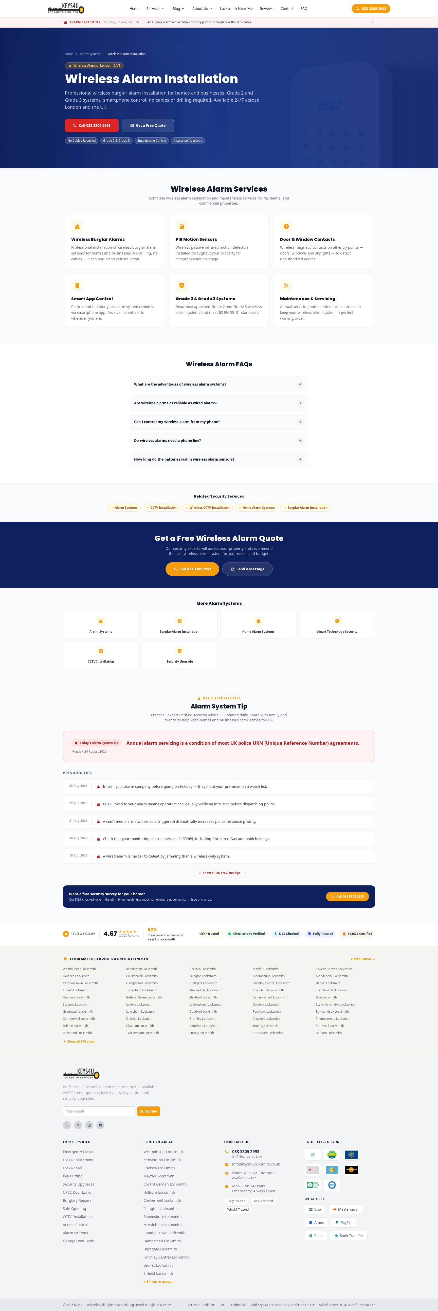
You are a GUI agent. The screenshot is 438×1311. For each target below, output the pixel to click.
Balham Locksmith (329, 1033)
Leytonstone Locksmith (205, 1004)
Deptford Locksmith (203, 1011)
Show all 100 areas (81, 1042)
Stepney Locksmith (76, 1004)
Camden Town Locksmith (80, 983)
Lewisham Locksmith (140, 1011)
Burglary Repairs (77, 1200)
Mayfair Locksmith (266, 969)
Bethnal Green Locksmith (144, 997)
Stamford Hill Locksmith (332, 990)
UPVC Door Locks (77, 1192)
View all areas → (363, 959)
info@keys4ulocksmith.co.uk (256, 1164)
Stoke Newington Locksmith (335, 1004)
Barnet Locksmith (328, 983)
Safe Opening (74, 1208)
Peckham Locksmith (267, 1011)
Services (153, 8)
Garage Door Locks (79, 1241)
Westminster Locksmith (79, 969)
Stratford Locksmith (203, 997)
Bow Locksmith (326, 997)
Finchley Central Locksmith (271, 983)
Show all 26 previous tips (221, 873)
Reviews (266, 8)
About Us (200, 8)
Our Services (76, 1141)
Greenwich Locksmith (78, 1011)
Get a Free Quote (151, 125)
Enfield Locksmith (75, 990)
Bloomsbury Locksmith (269, 976)
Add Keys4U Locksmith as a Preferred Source (283, 1305)
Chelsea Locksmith (202, 969)
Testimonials (238, 1305)
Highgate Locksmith (203, 983)
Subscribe (148, 1111)
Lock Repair (72, 1168)
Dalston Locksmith (266, 1004)
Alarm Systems (90, 54)
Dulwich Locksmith (139, 1018)
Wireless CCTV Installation (210, 507)
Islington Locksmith (202, 976)
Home (134, 8)
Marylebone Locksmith (332, 976)
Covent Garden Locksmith (334, 969)
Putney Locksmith (201, 1033)
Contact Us (237, 1141)
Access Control (75, 1224)
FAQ (304, 8)
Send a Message (250, 569)
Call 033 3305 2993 (95, 125)
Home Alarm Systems (259, 507)
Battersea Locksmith (203, 1026)
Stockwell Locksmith (330, 1026)
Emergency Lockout (79, 1151)
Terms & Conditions (201, 1305)
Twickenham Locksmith (142, 1033)
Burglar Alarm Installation (307, 507)
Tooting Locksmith (265, 1026)
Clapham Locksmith (140, 1026)
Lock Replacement (78, 1159)
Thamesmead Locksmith (333, 1018)
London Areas (158, 1141)
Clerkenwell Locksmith (142, 976)
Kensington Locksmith (141, 969)
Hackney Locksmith (76, 997)
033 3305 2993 (374, 8)
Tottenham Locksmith (141, 990)
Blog (176, 8)
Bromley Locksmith (202, 1018)
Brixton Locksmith (75, 1026)
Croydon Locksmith (266, 1018)
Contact (287, 8)
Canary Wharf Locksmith (270, 997)
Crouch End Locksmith (268, 990)
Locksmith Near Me (236, 8)
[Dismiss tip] (372, 22)
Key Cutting (73, 1176)
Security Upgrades (78, 1184)
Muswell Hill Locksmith (205, 990)
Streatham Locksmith (268, 1033)
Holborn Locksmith (76, 976)
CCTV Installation (163, 507)
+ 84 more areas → (159, 1281)
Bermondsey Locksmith (332, 1011)
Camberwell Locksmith (79, 1018)
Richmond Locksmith (77, 1033)
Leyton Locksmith (138, 1004)
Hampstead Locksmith (142, 983)
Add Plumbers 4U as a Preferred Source (347, 1305)
